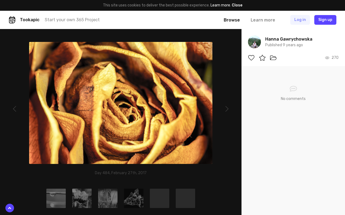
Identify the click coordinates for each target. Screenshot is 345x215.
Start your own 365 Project (72, 19)
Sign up (325, 19)
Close (237, 5)
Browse (232, 20)
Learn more (220, 5)
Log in (300, 19)
